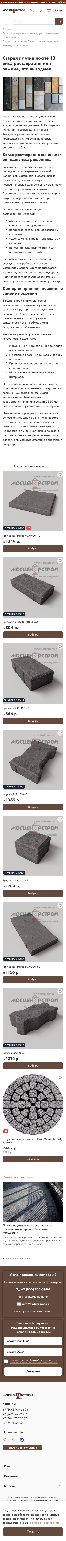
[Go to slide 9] (22, 1258)
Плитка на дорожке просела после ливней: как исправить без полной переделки (27, 1229)
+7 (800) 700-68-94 (35, 1289)
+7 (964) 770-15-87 (15, 1418)
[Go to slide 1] (3, 1258)
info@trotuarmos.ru (35, 1304)
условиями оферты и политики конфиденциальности (34, 1362)
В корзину (33, 1159)
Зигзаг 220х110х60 (14, 1053)
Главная (7, 29)
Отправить (33, 1371)
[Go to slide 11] (27, 1258)
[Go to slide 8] (20, 1258)
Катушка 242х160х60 (15, 794)
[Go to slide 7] (17, 1258)
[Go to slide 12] (29, 1258)
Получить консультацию (22, 1447)
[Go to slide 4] (10, 1258)
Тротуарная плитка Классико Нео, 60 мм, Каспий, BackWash (32, 1140)
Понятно (33, 1531)
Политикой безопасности (45, 1523)
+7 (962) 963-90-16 (15, 1414)
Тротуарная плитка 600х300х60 (21, 967)
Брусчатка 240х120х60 (16, 708)
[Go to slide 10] (25, 1258)
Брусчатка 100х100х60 (16, 880)
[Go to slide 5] (13, 1258)
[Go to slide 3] (8, 1258)
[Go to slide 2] (6, 1258)
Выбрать (33, 548)
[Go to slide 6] (15, 1258)
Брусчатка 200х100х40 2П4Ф (20, 622)
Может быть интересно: (19, 1177)
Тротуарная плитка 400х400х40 (21, 536)
